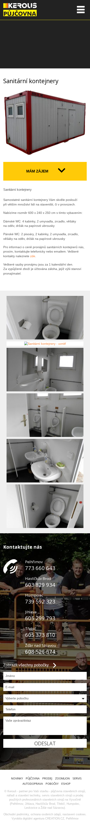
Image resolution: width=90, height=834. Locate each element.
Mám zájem (37, 171)
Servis (77, 778)
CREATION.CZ (54, 818)
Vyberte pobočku (17, 698)
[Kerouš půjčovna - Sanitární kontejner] (45, 123)
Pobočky (52, 784)
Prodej (47, 778)
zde (32, 256)
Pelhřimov (72, 818)
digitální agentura (33, 818)
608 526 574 (40, 651)
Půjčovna (33, 778)
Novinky (17, 778)
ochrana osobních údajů (46, 814)
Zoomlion (62, 778)
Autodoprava (32, 784)
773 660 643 (40, 568)
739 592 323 (40, 601)
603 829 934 (40, 584)
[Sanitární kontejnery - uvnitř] (45, 317)
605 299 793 (40, 618)
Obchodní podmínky (16, 814)
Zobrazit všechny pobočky (26, 665)
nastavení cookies (74, 814)
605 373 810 (40, 634)
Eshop (66, 784)
